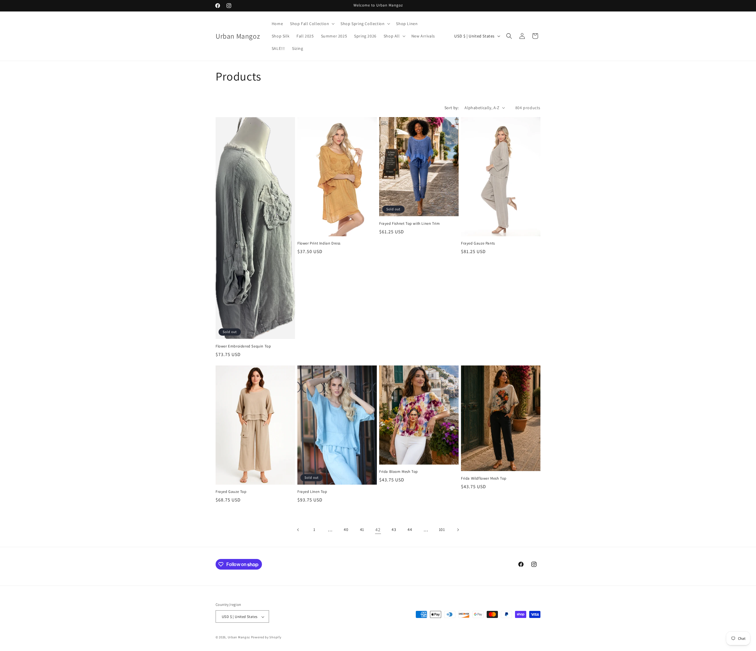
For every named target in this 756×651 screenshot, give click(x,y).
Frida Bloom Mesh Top (398, 471)
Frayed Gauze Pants (478, 243)
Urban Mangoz (239, 637)
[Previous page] (298, 529)
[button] (311, 23)
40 (346, 529)
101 (442, 529)
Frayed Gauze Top (231, 491)
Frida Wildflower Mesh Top (483, 478)
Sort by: (451, 107)
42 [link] (377, 530)
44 (410, 529)
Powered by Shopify (266, 637)
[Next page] (457, 529)
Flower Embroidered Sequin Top (243, 346)
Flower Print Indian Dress (318, 243)
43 (394, 529)
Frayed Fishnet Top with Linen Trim (409, 223)
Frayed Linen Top (312, 491)
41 (362, 529)
